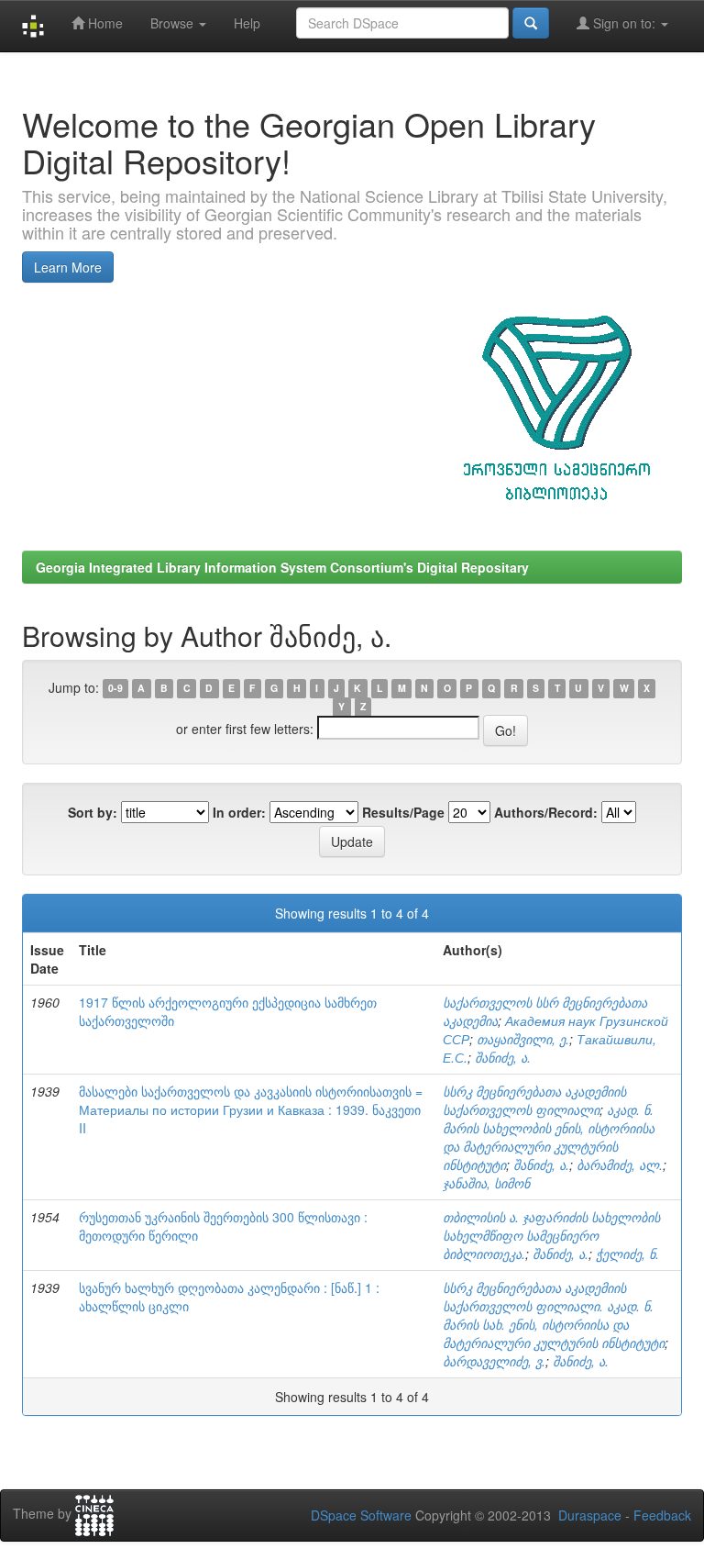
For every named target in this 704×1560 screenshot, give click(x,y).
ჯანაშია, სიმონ (486, 1183)
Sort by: (92, 812)
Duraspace (590, 1515)
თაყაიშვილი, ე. (523, 1039)
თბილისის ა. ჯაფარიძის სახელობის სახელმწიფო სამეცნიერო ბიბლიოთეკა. (551, 1235)
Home (103, 23)
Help (247, 23)
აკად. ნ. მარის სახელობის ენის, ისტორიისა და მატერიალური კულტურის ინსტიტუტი (548, 1137)
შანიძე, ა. (503, 1057)
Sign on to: (624, 23)
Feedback (662, 1515)
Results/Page (403, 812)
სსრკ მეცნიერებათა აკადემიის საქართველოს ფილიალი (534, 1100)
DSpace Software (361, 1515)
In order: (239, 812)
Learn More (68, 267)
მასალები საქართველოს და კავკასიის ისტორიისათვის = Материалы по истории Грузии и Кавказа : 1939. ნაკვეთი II (251, 1109)
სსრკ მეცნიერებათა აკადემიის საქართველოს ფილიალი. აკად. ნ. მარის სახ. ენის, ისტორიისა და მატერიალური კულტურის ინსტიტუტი (554, 1315)
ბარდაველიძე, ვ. (494, 1361)
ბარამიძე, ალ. (620, 1164)
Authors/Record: (546, 812)
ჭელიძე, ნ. (627, 1253)
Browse (173, 23)
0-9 (115, 689)
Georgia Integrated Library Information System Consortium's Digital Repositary (282, 567)
